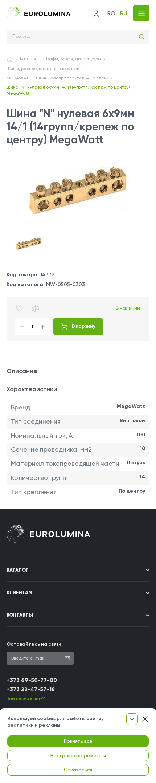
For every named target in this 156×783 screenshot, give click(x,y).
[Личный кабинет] (96, 13)
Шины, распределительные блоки (43, 68)
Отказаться (78, 769)
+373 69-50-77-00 (32, 680)
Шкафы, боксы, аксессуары (72, 58)
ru (123, 13)
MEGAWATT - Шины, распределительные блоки (58, 78)
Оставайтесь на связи (34, 644)
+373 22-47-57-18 (31, 689)
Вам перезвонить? (26, 698)
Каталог (28, 58)
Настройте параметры (78, 755)
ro (111, 13)
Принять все (78, 741)
